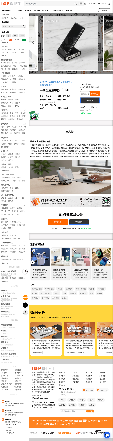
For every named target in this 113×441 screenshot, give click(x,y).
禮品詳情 (35, 277)
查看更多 (66, 317)
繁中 (103, 4)
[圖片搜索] (81, 3)
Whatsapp (87, 113)
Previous (33, 43)
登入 (105, 10)
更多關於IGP (45, 392)
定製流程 (76, 382)
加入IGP (102, 379)
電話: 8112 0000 (11, 424)
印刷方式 (89, 372)
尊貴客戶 (62, 382)
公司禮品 (72, 405)
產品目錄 (89, 382)
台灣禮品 (72, 400)
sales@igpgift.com (11, 433)
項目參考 (22, 278)
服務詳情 (4, 278)
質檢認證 (76, 376)
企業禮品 (62, 405)
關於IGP (62, 372)
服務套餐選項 (6, 259)
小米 (101, 352)
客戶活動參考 (18, 259)
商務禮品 (81, 352)
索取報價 (94, 93)
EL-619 (48, 96)
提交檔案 (103, 382)
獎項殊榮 (62, 379)
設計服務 (103, 376)
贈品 (91, 400)
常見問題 (76, 379)
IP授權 (75, 372)
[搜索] (23, 26)
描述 (71, 131)
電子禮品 (66, 82)
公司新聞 (62, 376)
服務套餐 (13, 278)
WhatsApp (9, 427)
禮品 (62, 400)
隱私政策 (62, 385)
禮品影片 (89, 376)
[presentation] (33, 262)
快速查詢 (8, 430)
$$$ (22, 35)
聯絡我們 (89, 379)
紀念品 (91, 405)
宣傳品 (100, 400)
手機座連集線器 (46, 85)
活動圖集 (4, 281)
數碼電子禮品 (54, 82)
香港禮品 (82, 400)
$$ (15, 35)
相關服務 (103, 372)
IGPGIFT (43, 82)
